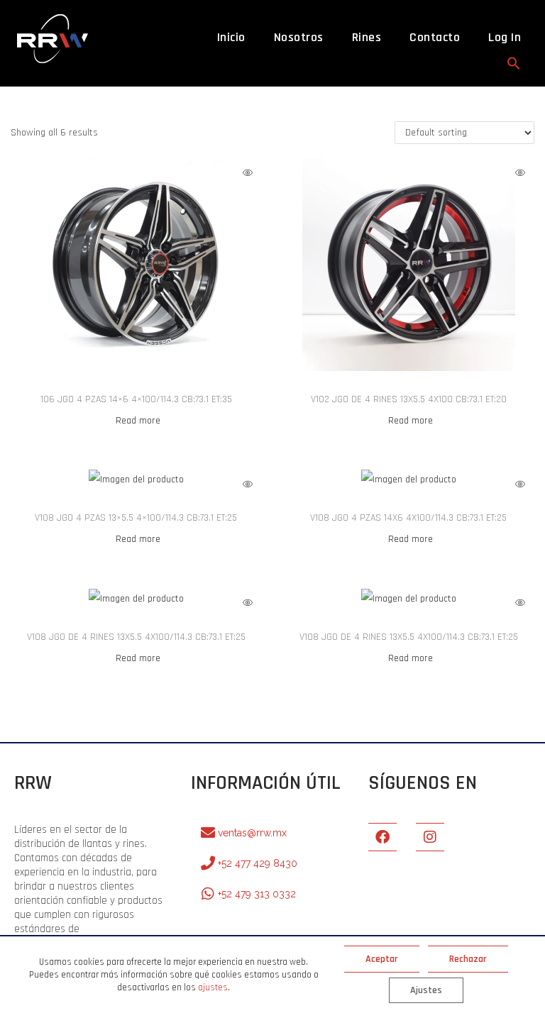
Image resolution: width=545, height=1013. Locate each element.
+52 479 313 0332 (257, 893)
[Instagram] (430, 837)
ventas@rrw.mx (252, 832)
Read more (138, 420)
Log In (504, 37)
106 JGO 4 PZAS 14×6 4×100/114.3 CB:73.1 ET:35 (136, 399)
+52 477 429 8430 (257, 863)
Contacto (434, 37)
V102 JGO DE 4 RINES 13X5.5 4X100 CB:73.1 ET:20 (409, 399)
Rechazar (468, 959)
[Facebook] (382, 837)
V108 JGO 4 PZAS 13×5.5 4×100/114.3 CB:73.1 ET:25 (136, 517)
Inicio (231, 37)
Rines (367, 37)
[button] (513, 63)
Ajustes (426, 990)
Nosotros (299, 37)
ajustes (213, 987)
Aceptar (381, 959)
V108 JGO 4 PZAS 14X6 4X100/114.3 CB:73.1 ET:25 (408, 517)
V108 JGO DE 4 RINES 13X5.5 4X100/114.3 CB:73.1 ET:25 (136, 637)
